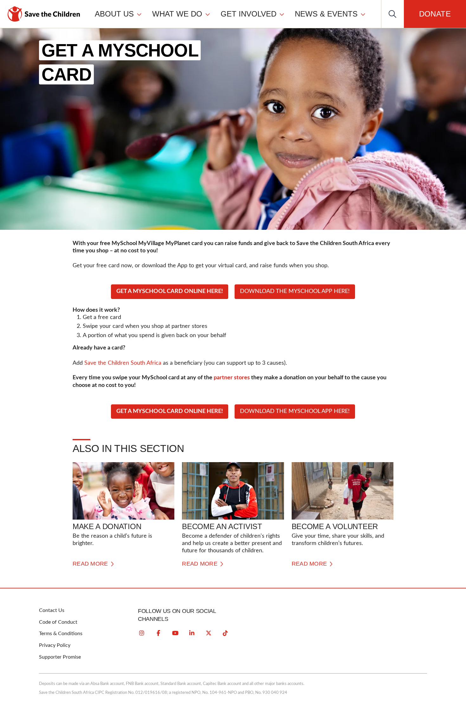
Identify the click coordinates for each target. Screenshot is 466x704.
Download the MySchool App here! (295, 291)
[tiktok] (225, 633)
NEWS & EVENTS (326, 14)
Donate (435, 14)
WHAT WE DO (177, 14)
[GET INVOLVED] (282, 14)
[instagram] (142, 633)
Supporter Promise (60, 657)
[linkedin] (192, 633)
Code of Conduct (58, 622)
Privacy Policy (54, 645)
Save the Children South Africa (122, 363)
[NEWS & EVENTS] (363, 14)
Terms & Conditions (60, 633)
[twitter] (208, 633)
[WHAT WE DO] (207, 14)
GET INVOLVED (248, 14)
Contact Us (51, 610)
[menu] (230, 14)
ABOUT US (114, 14)
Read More (90, 564)
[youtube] (175, 633)
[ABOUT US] (139, 14)
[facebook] (158, 633)
